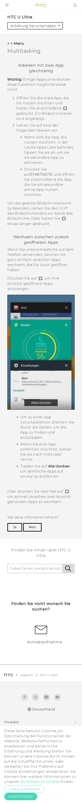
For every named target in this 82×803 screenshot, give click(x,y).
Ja (14, 527)
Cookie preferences (24, 789)
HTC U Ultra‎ (49, 675)
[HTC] (41, 5)
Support (26, 675)
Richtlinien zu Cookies (40, 782)
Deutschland (43, 709)
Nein (32, 527)
